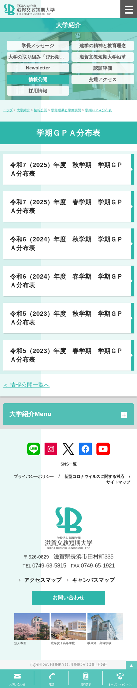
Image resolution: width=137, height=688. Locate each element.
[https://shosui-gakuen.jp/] (32, 626)
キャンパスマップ (93, 580)
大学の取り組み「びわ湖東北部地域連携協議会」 (38, 56)
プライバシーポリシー (34, 476)
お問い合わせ (68, 597)
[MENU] (128, 9)
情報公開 (38, 79)
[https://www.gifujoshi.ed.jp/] (68, 626)
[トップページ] (60, 9)
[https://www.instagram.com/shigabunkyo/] (51, 449)
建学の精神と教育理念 (102, 45)
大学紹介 (22, 413)
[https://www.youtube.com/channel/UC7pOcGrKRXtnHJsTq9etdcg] (103, 449)
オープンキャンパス (120, 684)
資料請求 (85, 684)
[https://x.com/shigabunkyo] (68, 449)
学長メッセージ (38, 45)
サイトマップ (118, 482)
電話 (51, 684)
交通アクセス (103, 79)
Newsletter (38, 67)
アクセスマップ (43, 580)
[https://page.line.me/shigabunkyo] (33, 449)
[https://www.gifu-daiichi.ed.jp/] (105, 626)
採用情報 (38, 90)
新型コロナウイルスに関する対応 (94, 476)
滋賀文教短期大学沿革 (102, 56)
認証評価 (102, 68)
